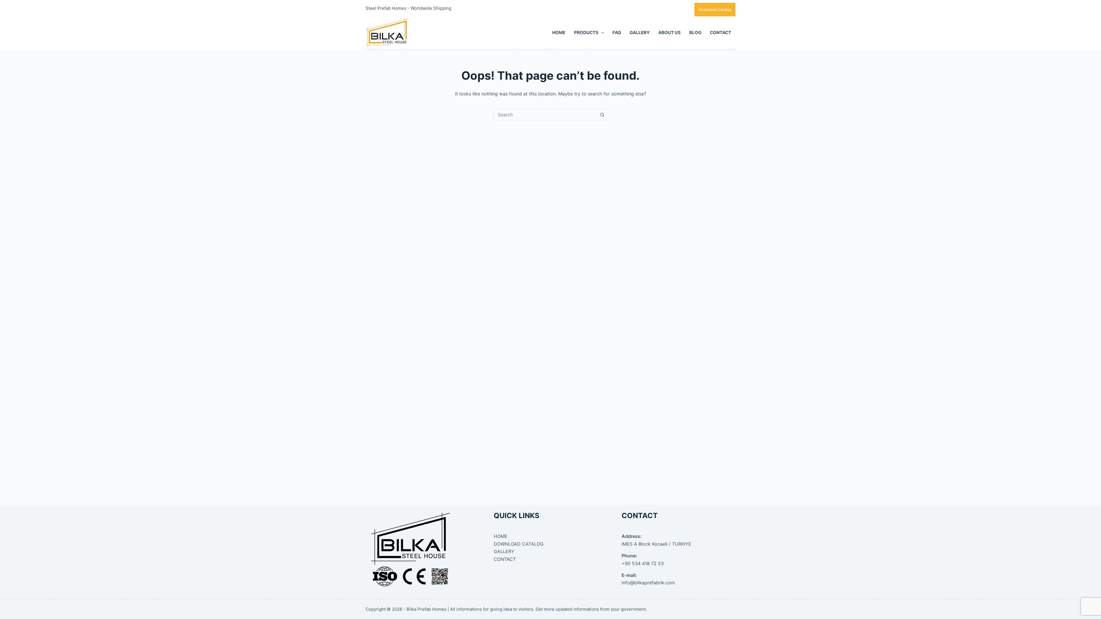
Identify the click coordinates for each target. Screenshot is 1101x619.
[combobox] (545, 114)
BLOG (695, 32)
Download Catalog (715, 9)
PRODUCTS (586, 32)
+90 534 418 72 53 (643, 563)
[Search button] (602, 114)
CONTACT (720, 32)
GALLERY (640, 32)
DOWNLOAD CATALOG (519, 544)
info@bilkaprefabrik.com (648, 582)
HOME (558, 32)
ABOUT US (669, 32)
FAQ (616, 32)
